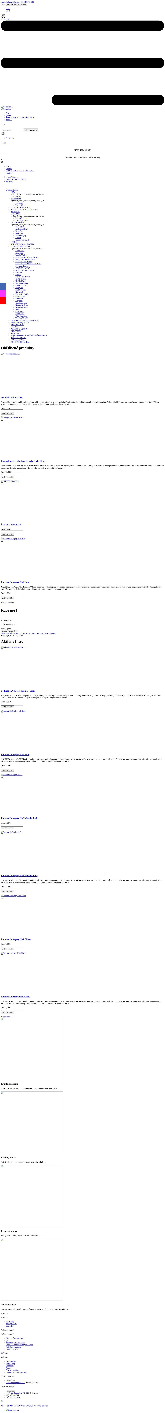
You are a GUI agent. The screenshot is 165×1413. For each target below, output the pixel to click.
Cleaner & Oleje (21, 220)
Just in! (18, 196)
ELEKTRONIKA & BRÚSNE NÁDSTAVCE (29, 335)
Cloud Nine (19, 251)
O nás (8, 113)
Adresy (8, 1368)
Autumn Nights (21, 307)
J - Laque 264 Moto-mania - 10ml (18, 691)
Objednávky (10, 1364)
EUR (8, 11)
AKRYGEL (15, 212)
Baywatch (19, 292)
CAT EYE (19, 312)
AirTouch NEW (21, 229)
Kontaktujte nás (12, 1349)
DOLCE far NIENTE (23, 262)
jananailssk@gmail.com (10, 2)
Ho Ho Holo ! (20, 281)
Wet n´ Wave (20, 205)
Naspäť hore (6, 1017)
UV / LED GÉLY (17, 222)
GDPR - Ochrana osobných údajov (19, 1345)
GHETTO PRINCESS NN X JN (28, 264)
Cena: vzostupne (37, 633)
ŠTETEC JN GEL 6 (11, 524)
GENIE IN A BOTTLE (20, 322)
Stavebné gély (20, 235)
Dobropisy (10, 1366)
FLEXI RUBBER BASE (20, 207)
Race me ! (19, 272)
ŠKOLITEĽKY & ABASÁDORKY (20, 117)
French (18, 238)
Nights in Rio (20, 290)
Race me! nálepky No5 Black (15, 996)
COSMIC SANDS (22, 268)
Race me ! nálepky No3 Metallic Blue (19, 875)
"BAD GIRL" (20, 279)
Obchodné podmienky (14, 1338)
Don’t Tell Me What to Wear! (26, 257)
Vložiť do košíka (7, 413)
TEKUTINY (16, 214)
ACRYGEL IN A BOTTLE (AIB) (24, 209)
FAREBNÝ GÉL (17, 325)
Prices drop (10, 1322)
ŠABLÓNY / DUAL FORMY (22, 244)
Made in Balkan (21, 283)
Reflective (19, 298)
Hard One (19, 233)
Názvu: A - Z (15, 633)
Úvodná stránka (12, 190)
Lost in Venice (20, 255)
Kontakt (9, 120)
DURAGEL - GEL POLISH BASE (24, 320)
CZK (8, 9)
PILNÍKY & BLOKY (19, 329)
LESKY (14, 242)
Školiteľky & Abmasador (15, 1343)
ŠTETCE (14, 327)
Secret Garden (20, 285)
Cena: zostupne (49, 633)
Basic (17, 309)
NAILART (15, 333)
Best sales (9, 1326)
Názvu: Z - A (25, 633)
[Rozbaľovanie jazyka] (3, 133)
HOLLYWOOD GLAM (24, 270)
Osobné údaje (11, 1361)
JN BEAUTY (16, 331)
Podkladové (20, 227)
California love (21, 303)
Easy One (19, 231)
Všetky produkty (8, 602)
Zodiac (18, 275)
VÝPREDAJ (16, 199)
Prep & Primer (20, 218)
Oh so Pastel (20, 296)
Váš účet (4, 1353)
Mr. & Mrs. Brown (22, 277)
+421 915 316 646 (27, 2)
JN (7, 1340)
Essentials (19, 253)
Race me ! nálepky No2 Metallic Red (19, 818)
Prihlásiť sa (10, 138)
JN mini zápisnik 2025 (12, 397)
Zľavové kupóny (12, 1370)
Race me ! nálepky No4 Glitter (16, 939)
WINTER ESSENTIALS (25, 259)
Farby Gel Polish (21, 294)
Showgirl (18, 203)
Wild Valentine (21, 316)
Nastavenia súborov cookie (16, 1372)
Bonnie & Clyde (21, 305)
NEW (13, 192)
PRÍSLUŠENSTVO (18, 338)
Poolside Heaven (21, 266)
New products (11, 1324)
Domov (9, 115)
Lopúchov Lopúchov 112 (15, 1383)
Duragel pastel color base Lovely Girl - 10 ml (23, 461)
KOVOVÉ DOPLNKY (20, 342)
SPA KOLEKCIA (18, 340)
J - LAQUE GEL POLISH (21, 246)
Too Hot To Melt (21, 318)
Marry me (19, 288)
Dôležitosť (5, 633)
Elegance (18, 301)
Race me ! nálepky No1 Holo (15, 582)
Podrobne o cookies (13, 1347)
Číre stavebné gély (22, 240)
